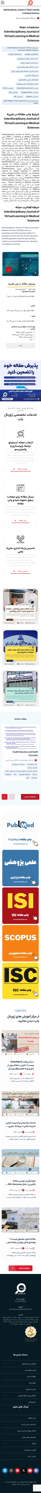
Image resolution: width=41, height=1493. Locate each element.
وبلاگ (34, 1444)
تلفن (32, 316)
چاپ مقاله (32, 1418)
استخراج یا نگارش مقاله (24, 332)
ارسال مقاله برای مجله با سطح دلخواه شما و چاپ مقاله (20, 500)
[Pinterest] (17, 1470)
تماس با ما (32, 1456)
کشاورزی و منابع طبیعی (27, 1396)
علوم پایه (32, 1383)
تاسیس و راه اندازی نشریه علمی (20, 550)
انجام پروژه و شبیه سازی (26, 1431)
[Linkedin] (5, 1470)
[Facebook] (36, 1470)
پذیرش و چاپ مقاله (25, 337)
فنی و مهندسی (30, 1370)
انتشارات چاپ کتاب (28, 1424)
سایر (30, 339)
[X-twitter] (24, 1470)
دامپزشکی (32, 1402)
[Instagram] (11, 1470)
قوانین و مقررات (30, 1450)
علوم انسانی (31, 1376)
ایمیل (32, 306)
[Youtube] (30, 1470)
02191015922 (20, 1301)
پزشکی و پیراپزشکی (29, 1364)
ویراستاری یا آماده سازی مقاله (22, 335)
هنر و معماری (31, 1389)
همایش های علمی (29, 1437)
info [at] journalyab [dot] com (20, 1309)
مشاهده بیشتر (30, 797)
